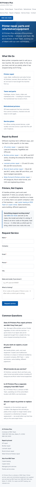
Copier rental (6, 464)
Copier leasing (6, 461)
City (3, 271)
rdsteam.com (6, 483)
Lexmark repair (6, 448)
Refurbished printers (12, 106)
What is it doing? (7, 287)
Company (5, 246)
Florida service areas (8, 469)
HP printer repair (10, 147)
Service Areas (25, 13)
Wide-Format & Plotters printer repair (17, 177)
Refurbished (27, 9)
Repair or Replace (14, 13)
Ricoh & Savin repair (8, 451)
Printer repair (9, 74)
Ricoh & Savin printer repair (13, 169)
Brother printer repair (11, 155)
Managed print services (9, 466)
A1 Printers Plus (6, 4)
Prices (34, 9)
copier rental (12, 205)
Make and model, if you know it (11, 279)
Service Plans (4, 13)
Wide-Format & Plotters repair (11, 454)
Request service (10, 303)
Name (4, 237)
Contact (33, 13)
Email (4, 254)
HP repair (5, 443)
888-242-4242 (6, 18)
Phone (4, 262)
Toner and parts (10, 91)
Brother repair (6, 446)
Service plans (9, 121)
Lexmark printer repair (11, 163)
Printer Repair (9, 9)
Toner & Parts (18, 9)
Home (2, 9)
